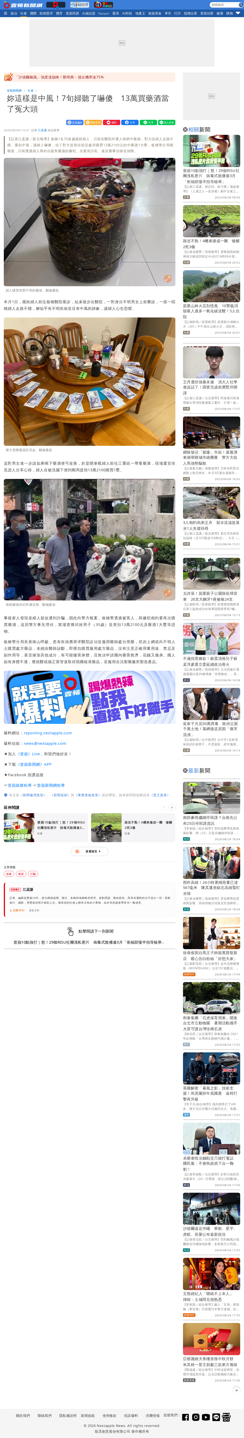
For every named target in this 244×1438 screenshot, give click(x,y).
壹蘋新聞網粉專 (51, 785)
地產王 (140, 13)
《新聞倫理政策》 (33, 795)
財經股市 (46, 13)
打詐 (177, 13)
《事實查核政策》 (88, 795)
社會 (23, 13)
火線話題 (88, 13)
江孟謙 (42, 130)
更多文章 (34, 910)
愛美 (115, 13)
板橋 (9, 874)
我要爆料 (111, 122)
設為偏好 (74, 122)
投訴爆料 (131, 1415)
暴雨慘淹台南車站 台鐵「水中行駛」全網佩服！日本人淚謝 (65, 77)
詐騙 (33, 874)
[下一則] (172, 807)
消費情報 (153, 1415)
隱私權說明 (66, 1415)
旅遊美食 (155, 13)
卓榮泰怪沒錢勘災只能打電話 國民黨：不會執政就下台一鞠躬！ (210, 1164)
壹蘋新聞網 (14, 90)
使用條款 (110, 1415)
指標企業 (190, 13)
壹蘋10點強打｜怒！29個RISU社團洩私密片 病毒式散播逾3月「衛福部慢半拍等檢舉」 (211, 176)
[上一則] (163, 807)
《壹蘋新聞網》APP (34, 764)
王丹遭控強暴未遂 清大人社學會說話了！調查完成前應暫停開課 (210, 387)
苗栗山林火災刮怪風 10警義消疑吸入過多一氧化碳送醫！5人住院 (211, 311)
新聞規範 (88, 1415)
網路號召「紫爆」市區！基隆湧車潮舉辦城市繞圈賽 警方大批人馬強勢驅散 (210, 458)
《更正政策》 (160, 795)
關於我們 (23, 1415)
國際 (33, 13)
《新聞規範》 (60, 795)
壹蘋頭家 (207, 13)
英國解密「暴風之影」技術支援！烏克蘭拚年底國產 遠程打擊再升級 (210, 1093)
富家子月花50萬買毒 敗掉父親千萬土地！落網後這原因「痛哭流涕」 (210, 729)
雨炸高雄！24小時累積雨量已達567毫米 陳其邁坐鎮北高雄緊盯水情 (211, 888)
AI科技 (127, 13)
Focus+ (103, 13)
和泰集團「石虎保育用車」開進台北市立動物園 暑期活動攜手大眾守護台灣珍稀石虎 (210, 1023)
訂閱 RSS (19, 910)
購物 (229, 13)
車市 (168, 13)
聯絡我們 (45, 1415)
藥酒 (21, 874)
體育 (59, 13)
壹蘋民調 (72, 13)
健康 (220, 13)
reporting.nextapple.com (48, 732)
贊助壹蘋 (92, 122)
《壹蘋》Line (28, 753)
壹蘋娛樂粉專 (20, 785)
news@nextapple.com (45, 743)
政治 (14, 13)
